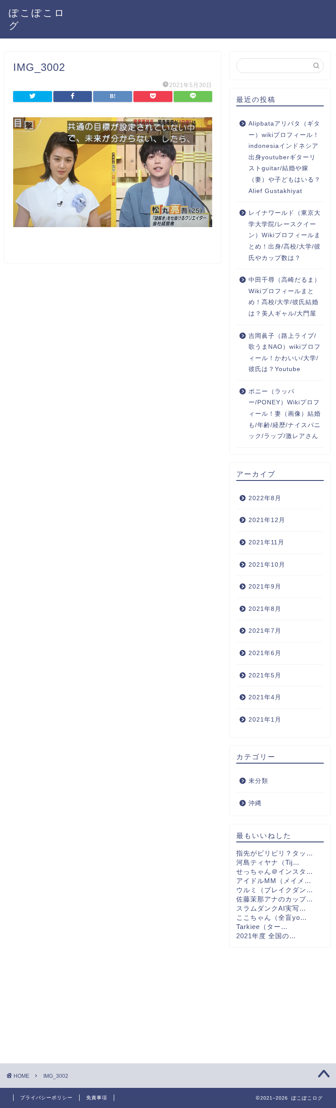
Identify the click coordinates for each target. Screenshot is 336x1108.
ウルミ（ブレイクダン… (274, 890)
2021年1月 (264, 719)
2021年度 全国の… (266, 936)
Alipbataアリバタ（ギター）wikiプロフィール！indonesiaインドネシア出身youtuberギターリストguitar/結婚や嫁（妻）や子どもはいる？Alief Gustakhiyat (284, 157)
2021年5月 (264, 675)
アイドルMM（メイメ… (274, 880)
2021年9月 (264, 586)
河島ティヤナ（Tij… (268, 862)
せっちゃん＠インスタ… (274, 871)
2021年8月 (264, 609)
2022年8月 (264, 498)
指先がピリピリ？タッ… (274, 853)
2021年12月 (266, 520)
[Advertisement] (280, 1000)
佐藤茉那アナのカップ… (274, 899)
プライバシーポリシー (46, 1097)
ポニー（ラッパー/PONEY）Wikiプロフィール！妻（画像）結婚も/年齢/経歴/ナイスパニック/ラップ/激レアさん (284, 413)
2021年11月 (266, 542)
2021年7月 (264, 631)
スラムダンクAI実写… (271, 908)
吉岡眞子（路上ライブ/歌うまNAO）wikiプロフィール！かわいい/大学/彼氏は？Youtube (284, 353)
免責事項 (96, 1097)
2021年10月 (266, 564)
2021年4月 (264, 697)
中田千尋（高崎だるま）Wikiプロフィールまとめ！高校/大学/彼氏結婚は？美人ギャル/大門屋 (284, 297)
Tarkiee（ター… (262, 926)
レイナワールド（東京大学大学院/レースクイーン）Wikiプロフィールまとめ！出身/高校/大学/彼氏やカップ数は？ (284, 235)
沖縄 (255, 803)
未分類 (258, 781)
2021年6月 (264, 653)
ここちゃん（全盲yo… (271, 917)
